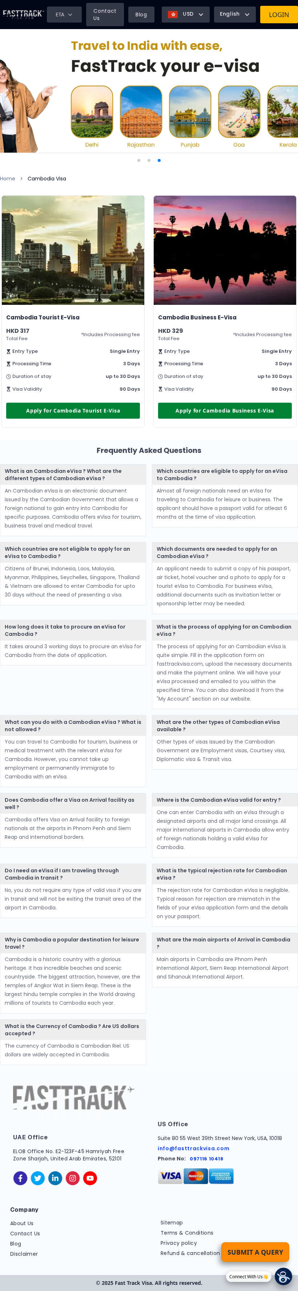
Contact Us (105, 14)
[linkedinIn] (55, 1178)
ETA (60, 14)
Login (279, 14)
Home (7, 178)
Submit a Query (255, 1252)
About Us (22, 1223)
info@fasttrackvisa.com (193, 1148)
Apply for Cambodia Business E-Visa (225, 410)
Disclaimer (24, 1254)
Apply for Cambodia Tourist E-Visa (73, 410)
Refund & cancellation (190, 1253)
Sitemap (172, 1222)
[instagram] (72, 1178)
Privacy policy (179, 1243)
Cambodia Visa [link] (47, 178)
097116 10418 (207, 1158)
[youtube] (90, 1178)
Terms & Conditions (187, 1232)
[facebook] (20, 1178)
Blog (141, 14)
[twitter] (38, 1178)
